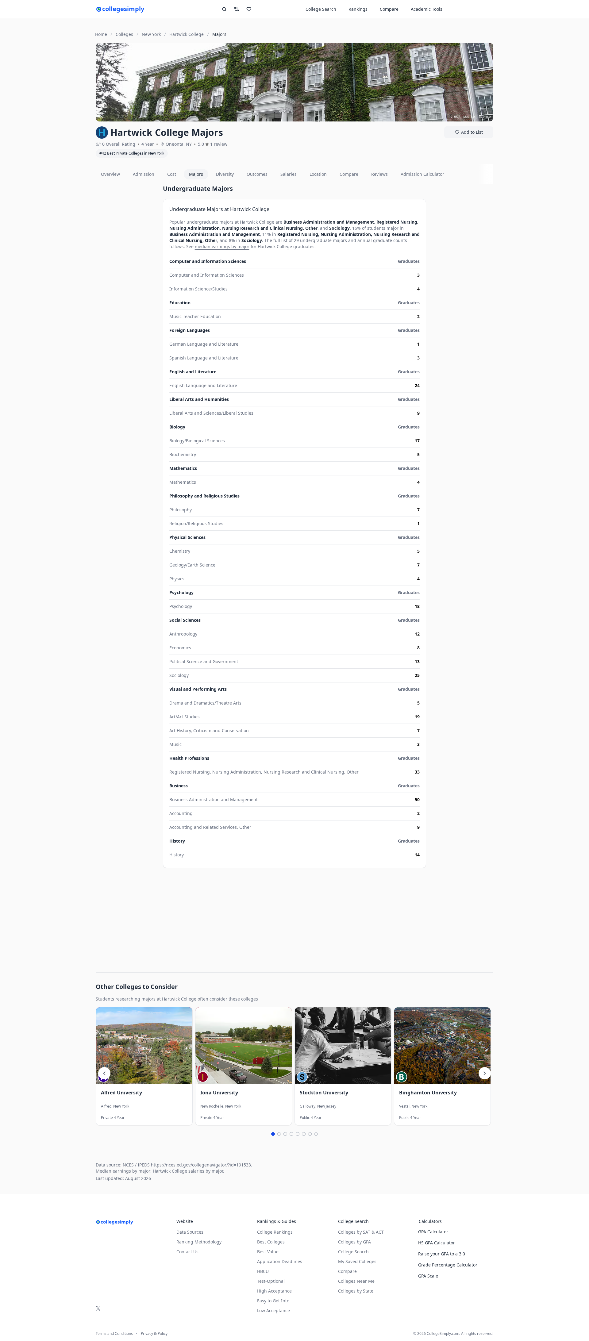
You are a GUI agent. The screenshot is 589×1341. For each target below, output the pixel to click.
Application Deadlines (279, 1261)
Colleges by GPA (354, 1242)
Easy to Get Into (273, 1301)
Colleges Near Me (356, 1281)
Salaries (288, 174)
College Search (353, 1252)
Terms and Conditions (114, 1333)
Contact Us (187, 1252)
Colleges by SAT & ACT (361, 1232)
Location (318, 174)
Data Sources (189, 1232)
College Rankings (275, 1232)
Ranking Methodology (198, 1242)
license (485, 116)
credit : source (463, 116)
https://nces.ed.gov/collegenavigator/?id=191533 (201, 1165)
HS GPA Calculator (436, 1243)
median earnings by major (222, 246)
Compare (389, 9)
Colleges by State (355, 1291)
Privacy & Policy (154, 1333)
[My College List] (249, 9)
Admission (143, 174)
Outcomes (257, 174)
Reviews (379, 174)
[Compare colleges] (236, 9)
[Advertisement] (127, 276)
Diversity (225, 174)
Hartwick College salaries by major (188, 1171)
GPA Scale (428, 1276)
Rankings (358, 9)
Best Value (268, 1252)
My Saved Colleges (357, 1261)
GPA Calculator (433, 1232)
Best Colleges (271, 1242)
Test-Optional (271, 1281)
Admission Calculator (422, 174)
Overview (110, 174)
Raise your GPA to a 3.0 (441, 1254)
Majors (196, 174)
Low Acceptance (273, 1310)
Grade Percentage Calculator (447, 1265)
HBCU (263, 1271)
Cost (171, 174)
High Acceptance (274, 1291)
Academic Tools (426, 9)
